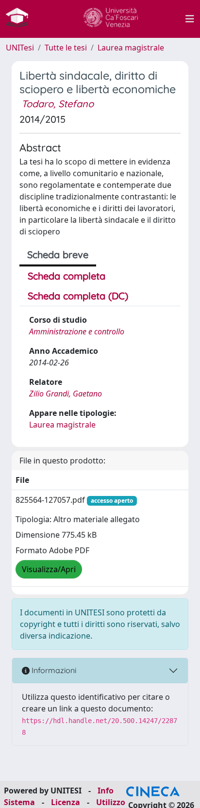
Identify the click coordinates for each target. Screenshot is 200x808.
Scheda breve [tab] (57, 254)
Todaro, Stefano (57, 104)
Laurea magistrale (131, 47)
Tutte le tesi (66, 47)
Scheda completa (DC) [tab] (78, 296)
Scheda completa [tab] (66, 276)
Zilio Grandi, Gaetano (65, 393)
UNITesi (20, 47)
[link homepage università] (111, 19)
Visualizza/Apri (49, 569)
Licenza (65, 802)
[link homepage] (21, 19)
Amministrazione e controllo (76, 331)
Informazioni (53, 670)
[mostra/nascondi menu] (189, 19)
